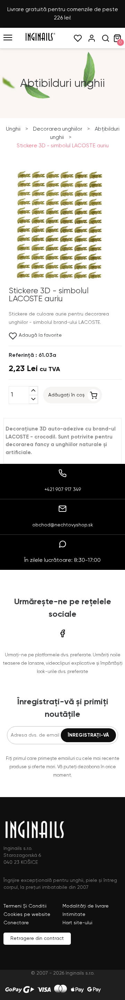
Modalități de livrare (85, 906)
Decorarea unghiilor (57, 129)
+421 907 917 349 (62, 489)
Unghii (13, 129)
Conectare (16, 922)
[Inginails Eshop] (40, 39)
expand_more (33, 399)
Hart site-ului (77, 922)
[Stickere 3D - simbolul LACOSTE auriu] (60, 282)
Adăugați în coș (66, 395)
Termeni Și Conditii (25, 906)
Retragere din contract (37, 938)
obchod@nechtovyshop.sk (62, 525)
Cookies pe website (26, 914)
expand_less (33, 390)
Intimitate (73, 914)
